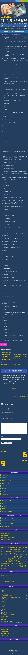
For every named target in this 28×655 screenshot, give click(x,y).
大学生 (20, 396)
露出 (15, 566)
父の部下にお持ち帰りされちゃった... (10, 581)
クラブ (22, 553)
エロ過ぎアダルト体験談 (7, 595)
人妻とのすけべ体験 (6, 613)
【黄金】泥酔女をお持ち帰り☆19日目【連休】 (10, 364)
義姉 (9, 563)
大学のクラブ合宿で (6, 352)
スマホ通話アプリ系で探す (7, 523)
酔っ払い (17, 396)
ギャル (18, 553)
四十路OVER (4, 605)
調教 (12, 563)
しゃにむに (4, 604)
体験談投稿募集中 (6, 475)
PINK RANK (4, 608)
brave (3, 617)
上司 (8, 557)
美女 (3, 563)
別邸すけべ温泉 (5, 616)
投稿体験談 (4, 488)
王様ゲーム (20, 561)
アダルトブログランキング (6, 643)
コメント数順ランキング (7, 485)
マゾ (19, 554)
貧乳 (16, 563)
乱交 (16, 557)
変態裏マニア (5, 612)
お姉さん (21, 549)
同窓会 (16, 559)
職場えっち (4, 606)
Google (3, 591)
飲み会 (23, 396)
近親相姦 (20, 563)
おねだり (13, 549)
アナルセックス (16, 551)
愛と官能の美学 (5, 594)
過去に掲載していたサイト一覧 (7, 537)
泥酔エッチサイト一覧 (6, 500)
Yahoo (3, 593)
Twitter (3, 610)
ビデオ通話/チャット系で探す (8, 518)
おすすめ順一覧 (5, 503)
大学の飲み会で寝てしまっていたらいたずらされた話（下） (15, 356)
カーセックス (11, 553)
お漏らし (10, 551)
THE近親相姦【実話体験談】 (8, 614)
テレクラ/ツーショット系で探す (8, 520)
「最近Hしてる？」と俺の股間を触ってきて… (12, 358)
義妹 (6, 563)
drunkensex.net (14, 651)
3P (3, 547)
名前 (14, 437)
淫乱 (13, 561)
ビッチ (14, 555)
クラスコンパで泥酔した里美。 (8, 359)
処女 (22, 557)
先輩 (26, 396)
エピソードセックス (6, 599)
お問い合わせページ (5, 539)
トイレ (8, 554)
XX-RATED (21, 547)
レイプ (4, 557)
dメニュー (4, 602)
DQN (7, 547)
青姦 (19, 566)
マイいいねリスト (5, 491)
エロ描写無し (23, 551)
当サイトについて (5, 533)
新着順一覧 (5, 506)
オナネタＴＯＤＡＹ (6, 609)
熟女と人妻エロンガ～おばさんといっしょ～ (11, 597)
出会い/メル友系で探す (6, 526)
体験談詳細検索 (5, 494)
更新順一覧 (5, 508)
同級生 (21, 559)
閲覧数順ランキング (6, 483)
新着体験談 (5, 477)
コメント (2, 422)
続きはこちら (3, 619)
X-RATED (13, 547)
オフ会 (4, 553)
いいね (3, 344)
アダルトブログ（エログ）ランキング (10, 598)
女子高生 (6, 561)
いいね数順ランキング (6, 480)
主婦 (11, 557)
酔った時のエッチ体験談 (7, 511)
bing (3, 601)
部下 (24, 563)
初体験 (11, 559)
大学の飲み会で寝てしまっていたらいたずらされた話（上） (15, 354)
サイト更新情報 (4, 535)
